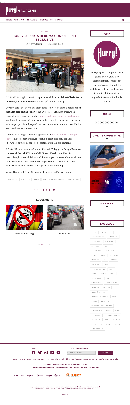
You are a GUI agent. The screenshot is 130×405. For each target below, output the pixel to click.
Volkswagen (105, 324)
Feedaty (73, 375)
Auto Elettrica (106, 232)
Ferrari (114, 260)
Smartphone (96, 320)
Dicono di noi (70, 364)
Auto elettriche (98, 237)
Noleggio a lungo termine (53, 180)
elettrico (95, 260)
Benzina (108, 246)
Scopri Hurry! (56, 20)
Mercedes (95, 287)
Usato (94, 324)
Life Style (43, 20)
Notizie (9, 20)
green (106, 264)
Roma (117, 310)
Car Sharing (96, 251)
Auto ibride (96, 241)
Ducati (103, 255)
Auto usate (25, 180)
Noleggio (105, 301)
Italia (108, 278)
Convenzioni (36, 367)
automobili (109, 241)
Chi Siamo (47, 364)
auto (94, 232)
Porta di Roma (73, 180)
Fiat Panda (96, 264)
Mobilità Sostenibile (100, 297)
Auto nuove (12, 180)
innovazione (97, 278)
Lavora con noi (81, 364)
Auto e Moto (19, 20)
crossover (110, 251)
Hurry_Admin (35, 43)
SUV (106, 320)
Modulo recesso (48, 367)
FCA (105, 260)
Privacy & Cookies (79, 367)
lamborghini (96, 283)
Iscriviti (105, 353)
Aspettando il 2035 (24, 234)
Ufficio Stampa (58, 364)
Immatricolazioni (108, 274)
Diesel (94, 255)
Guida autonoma (98, 269)
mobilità (106, 287)
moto (114, 297)
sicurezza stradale (112, 315)
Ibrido (94, 274)
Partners (95, 367)
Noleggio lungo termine (101, 310)
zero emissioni (97, 329)
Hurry (36, 180)
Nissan (94, 301)
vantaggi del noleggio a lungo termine (60, 115)
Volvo (117, 324)
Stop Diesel (65, 234)
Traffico (116, 320)
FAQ (89, 367)
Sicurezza (96, 315)
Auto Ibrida (113, 237)
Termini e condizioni (63, 367)
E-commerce (115, 255)
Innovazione (32, 20)
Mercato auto (111, 283)
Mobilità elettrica (99, 292)
